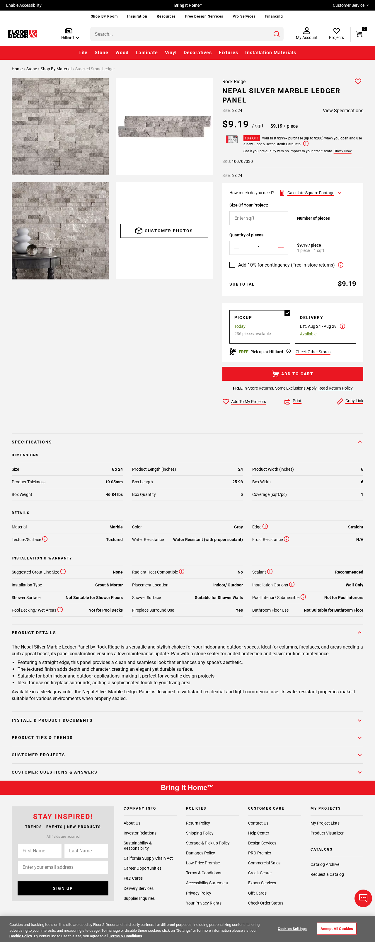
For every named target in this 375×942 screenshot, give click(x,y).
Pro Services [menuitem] (244, 16)
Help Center (258, 833)
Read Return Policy (335, 388)
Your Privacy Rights (203, 903)
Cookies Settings (292, 928)
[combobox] (187, 34)
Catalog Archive (325, 864)
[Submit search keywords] (277, 34)
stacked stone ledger (95, 68)
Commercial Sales (264, 863)
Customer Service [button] (348, 5)
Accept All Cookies (337, 928)
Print (297, 400)
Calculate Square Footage (310, 192)
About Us (132, 823)
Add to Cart (297, 373)
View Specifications (343, 110)
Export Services (262, 882)
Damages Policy (200, 853)
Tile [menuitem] (83, 52)
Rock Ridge (234, 81)
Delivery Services (139, 888)
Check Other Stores (313, 351)
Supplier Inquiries (139, 898)
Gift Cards (257, 893)
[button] (69, 34)
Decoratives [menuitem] (198, 52)
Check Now (343, 151)
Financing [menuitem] (274, 16)
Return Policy (198, 823)
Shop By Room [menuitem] (104, 16)
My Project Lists (325, 823)
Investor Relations (140, 833)
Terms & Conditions (203, 873)
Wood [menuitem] (122, 52)
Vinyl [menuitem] (171, 52)
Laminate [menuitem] (147, 52)
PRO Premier (259, 853)
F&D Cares (133, 878)
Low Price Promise (203, 863)
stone (32, 68)
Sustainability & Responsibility (138, 846)
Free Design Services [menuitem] (204, 16)
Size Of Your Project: (248, 205)
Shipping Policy (200, 833)
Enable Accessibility (24, 5)
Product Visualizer (327, 833)
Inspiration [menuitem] (137, 16)
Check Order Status (265, 903)
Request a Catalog (327, 874)
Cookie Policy (20, 936)
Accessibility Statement (207, 882)
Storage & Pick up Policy (208, 843)
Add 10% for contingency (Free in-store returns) (286, 265)
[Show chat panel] (363, 898)
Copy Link (354, 400)
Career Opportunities (142, 868)
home (17, 68)
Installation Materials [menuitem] (270, 52)
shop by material (56, 68)
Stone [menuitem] (101, 52)
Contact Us (258, 823)
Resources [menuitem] (166, 16)
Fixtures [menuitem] (228, 52)
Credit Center (260, 873)
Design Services (262, 843)
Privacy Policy (198, 893)
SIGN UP (63, 888)
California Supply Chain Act (148, 858)
